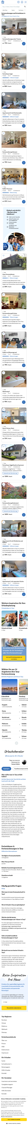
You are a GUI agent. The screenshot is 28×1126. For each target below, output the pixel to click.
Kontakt (4, 1073)
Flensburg (4, 812)
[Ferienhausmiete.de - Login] (22, 2)
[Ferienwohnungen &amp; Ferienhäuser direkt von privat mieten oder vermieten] (2, 2)
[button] (26, 2)
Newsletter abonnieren (14, 1008)
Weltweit (4, 1029)
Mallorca (4, 1026)
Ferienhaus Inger (6, 926)
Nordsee (4, 1020)
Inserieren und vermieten (9, 1081)
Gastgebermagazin (7, 1084)
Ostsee (4, 1023)
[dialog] (14, 1111)
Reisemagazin (6, 1067)
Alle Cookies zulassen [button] (14, 1119)
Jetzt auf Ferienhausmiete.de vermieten (14, 658)
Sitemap (4, 1032)
